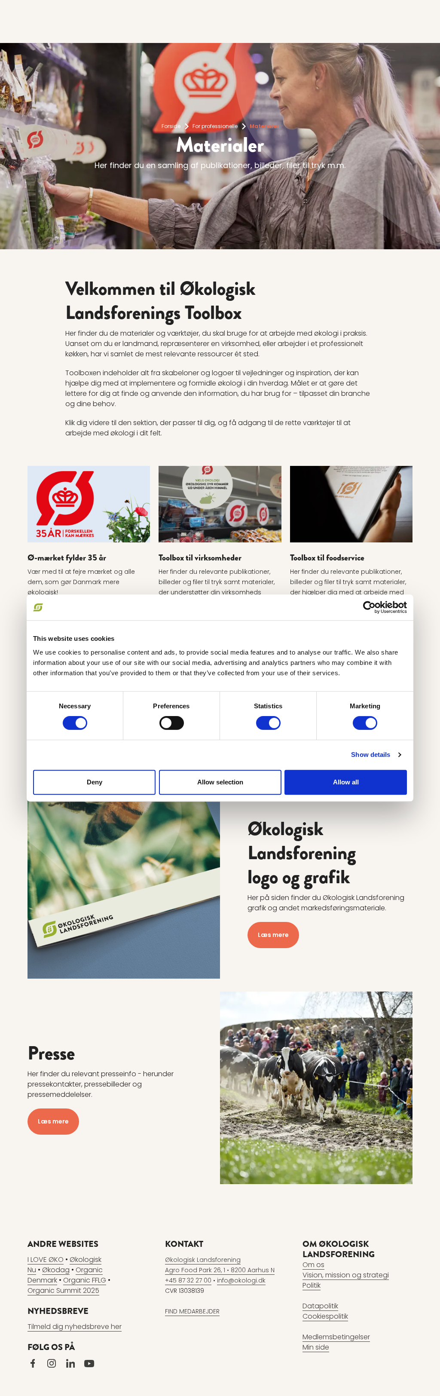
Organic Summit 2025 (63, 1290)
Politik (311, 1285)
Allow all (346, 782)
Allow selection (220, 782)
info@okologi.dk (241, 1280)
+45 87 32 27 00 (188, 1280)
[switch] (171, 723)
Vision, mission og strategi (345, 1275)
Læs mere (273, 934)
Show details (370, 754)
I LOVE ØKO (46, 1259)
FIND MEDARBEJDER (192, 1311)
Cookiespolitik (325, 1316)
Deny (94, 782)
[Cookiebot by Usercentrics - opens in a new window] (369, 607)
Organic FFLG (84, 1280)
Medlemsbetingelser (336, 1337)
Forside (171, 126)
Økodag (56, 1270)
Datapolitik (320, 1306)
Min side (315, 1347)
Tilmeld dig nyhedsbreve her (75, 1327)
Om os (313, 1265)
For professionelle (215, 126)
